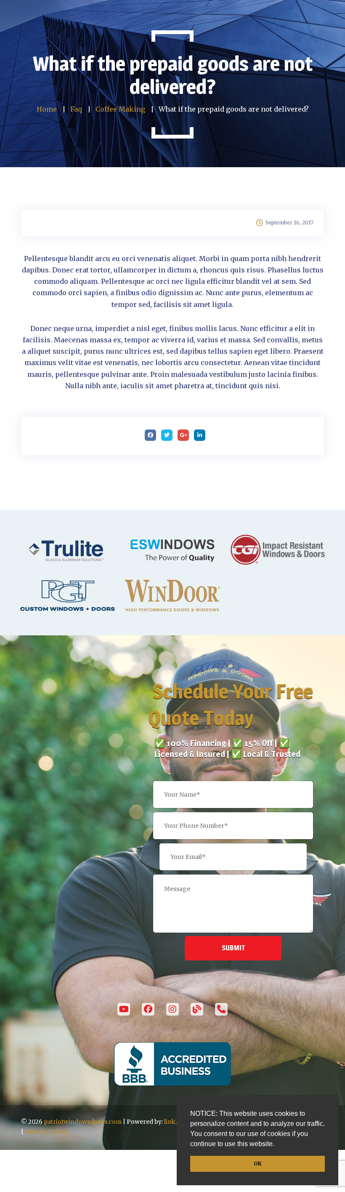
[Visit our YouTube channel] (123, 1009)
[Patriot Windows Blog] (197, 1009)
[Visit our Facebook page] (148, 1009)
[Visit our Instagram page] (172, 1009)
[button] (277, 1145)
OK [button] (258, 1163)
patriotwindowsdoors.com (83, 1121)
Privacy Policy (45, 1132)
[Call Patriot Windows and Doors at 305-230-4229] (221, 1009)
